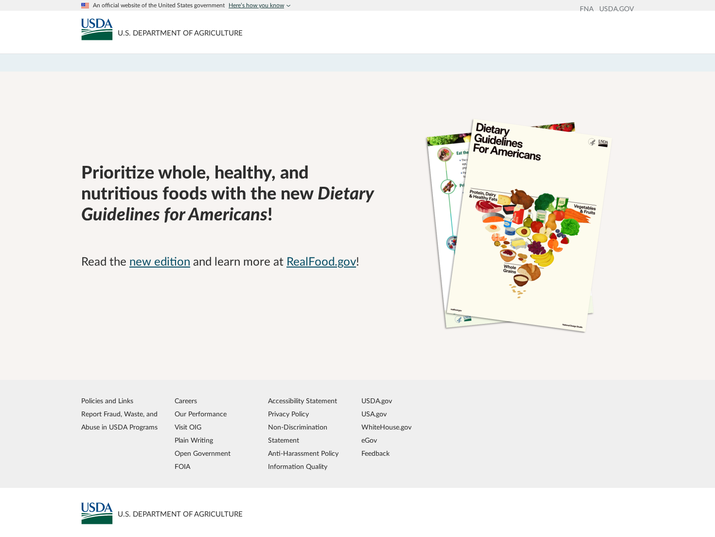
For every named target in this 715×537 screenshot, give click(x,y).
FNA (586, 9)
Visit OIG (188, 427)
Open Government (203, 453)
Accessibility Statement (302, 401)
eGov (369, 440)
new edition (159, 262)
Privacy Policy (288, 414)
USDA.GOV (616, 9)
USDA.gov (376, 401)
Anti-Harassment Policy (303, 453)
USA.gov (374, 414)
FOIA (182, 466)
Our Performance (201, 414)
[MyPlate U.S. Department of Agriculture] (97, 29)
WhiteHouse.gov (386, 427)
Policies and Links (107, 401)
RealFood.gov (321, 262)
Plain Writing (194, 440)
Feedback (375, 453)
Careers (186, 401)
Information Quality (297, 466)
